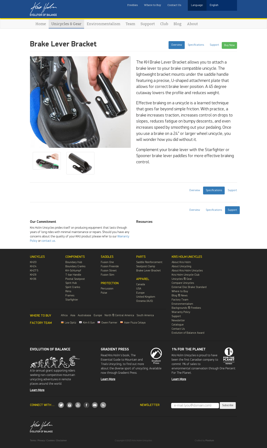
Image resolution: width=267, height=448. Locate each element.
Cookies (50, 440)
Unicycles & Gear (66, 24)
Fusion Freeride (110, 266)
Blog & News (179, 295)
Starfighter (71, 299)
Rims (68, 291)
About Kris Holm (181, 262)
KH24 (33, 266)
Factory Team (180, 299)
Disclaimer (61, 440)
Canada (140, 284)
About (192, 24)
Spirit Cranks (72, 287)
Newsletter (178, 320)
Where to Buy (152, 5)
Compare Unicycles (183, 283)
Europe (140, 292)
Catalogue (178, 324)
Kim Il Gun (89, 322)
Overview (176, 44)
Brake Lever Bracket (148, 270)
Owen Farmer (109, 322)
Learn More (37, 390)
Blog (177, 24)
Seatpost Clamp (145, 266)
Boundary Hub (73, 262)
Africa (64, 315)
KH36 (33, 279)
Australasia (84, 315)
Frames (69, 295)
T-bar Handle (73, 274)
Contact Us (174, 5)
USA (138, 288)
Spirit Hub (71, 283)
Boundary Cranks (75, 266)
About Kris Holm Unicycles (187, 270)
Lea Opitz (70, 322)
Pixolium (209, 440)
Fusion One (107, 262)
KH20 (33, 262)
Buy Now (229, 45)
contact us (48, 240)
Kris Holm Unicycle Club (185, 274)
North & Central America (119, 315)
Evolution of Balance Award (188, 332)
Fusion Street (109, 270)
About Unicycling (181, 266)
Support (148, 24)
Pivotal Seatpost (75, 279)
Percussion (107, 288)
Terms (33, 440)
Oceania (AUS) (144, 301)
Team (130, 24)
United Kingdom (145, 296)
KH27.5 (34, 270)
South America (145, 315)
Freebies (132, 5)
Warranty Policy (181, 312)
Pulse (104, 292)
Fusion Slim (107, 274)
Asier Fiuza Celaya (134, 322)
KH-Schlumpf (73, 270)
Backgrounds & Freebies (186, 308)
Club (164, 24)
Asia (72, 315)
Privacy (41, 440)
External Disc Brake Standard (189, 287)
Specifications (196, 44)
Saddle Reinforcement (149, 262)
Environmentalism (103, 24)
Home (40, 24)
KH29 (33, 274)
